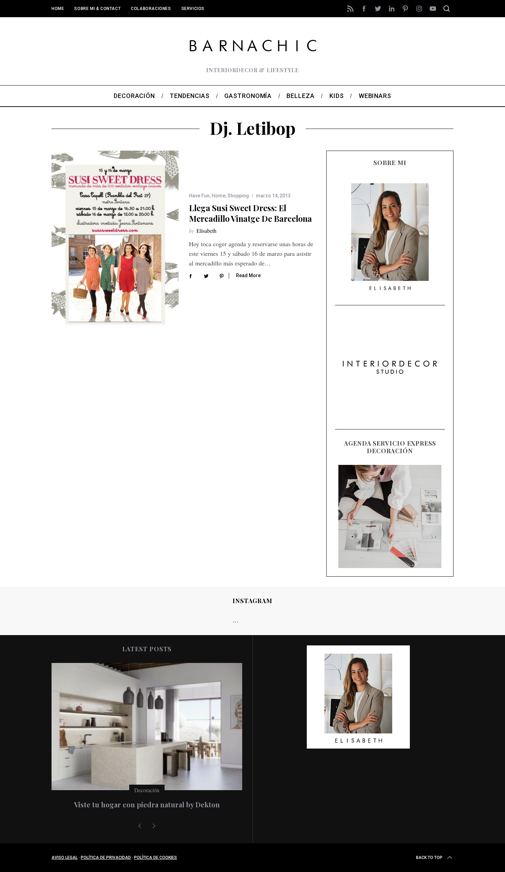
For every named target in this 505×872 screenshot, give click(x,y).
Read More (248, 275)
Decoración (146, 790)
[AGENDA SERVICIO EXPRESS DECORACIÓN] (390, 516)
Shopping (238, 195)
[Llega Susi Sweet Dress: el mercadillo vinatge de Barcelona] (115, 238)
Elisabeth (206, 230)
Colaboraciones (151, 8)
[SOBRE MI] (390, 236)
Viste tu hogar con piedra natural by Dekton (147, 804)
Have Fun (199, 195)
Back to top (429, 857)
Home (58, 8)
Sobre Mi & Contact (97, 8)
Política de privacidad (106, 857)
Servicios (192, 8)
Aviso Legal (65, 857)
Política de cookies (155, 857)
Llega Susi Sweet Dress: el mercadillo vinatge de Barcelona (250, 213)
